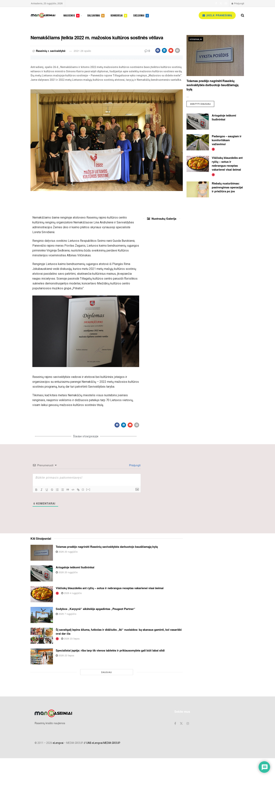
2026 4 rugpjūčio (72, 593)
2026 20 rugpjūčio (68, 551)
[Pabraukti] (46, 489)
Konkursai (118, 15)
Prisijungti (238, 3)
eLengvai (58, 742)
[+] (88, 489)
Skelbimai (140, 15)
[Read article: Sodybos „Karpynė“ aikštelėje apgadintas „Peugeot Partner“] (41, 615)
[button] (157, 50)
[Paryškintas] (36, 489)
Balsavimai (95, 15)
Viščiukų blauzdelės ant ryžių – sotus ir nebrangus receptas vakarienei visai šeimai (227, 164)
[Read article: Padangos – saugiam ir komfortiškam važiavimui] (198, 142)
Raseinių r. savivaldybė (50, 51)
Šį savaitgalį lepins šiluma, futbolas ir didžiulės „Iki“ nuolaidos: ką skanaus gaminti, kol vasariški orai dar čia (119, 632)
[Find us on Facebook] (216, 3)
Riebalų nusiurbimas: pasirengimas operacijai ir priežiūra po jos (227, 187)
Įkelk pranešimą (219, 15)
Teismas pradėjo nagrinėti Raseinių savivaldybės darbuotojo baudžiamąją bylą (212, 85)
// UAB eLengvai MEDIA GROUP (102, 742)
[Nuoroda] (78, 489)
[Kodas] (73, 489)
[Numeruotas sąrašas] (57, 489)
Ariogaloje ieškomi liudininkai (224, 117)
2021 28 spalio (82, 51)
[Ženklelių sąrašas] (62, 489)
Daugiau (106, 672)
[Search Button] (242, 15)
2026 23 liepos (71, 638)
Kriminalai (196, 39)
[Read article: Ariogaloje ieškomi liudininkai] (198, 121)
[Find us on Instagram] (226, 3)
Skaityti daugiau (202, 103)
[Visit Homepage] (43, 15)
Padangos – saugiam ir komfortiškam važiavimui (227, 140)
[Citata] (67, 489)
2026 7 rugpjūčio (67, 614)
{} (83, 489)
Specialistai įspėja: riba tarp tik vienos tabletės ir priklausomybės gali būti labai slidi (110, 650)
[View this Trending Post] (213, 149)
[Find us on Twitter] (220, 3)
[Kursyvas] (41, 489)
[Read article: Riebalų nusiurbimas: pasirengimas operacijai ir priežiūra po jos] (198, 189)
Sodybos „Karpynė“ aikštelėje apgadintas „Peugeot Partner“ (95, 609)
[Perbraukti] (52, 489)
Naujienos (70, 15)
